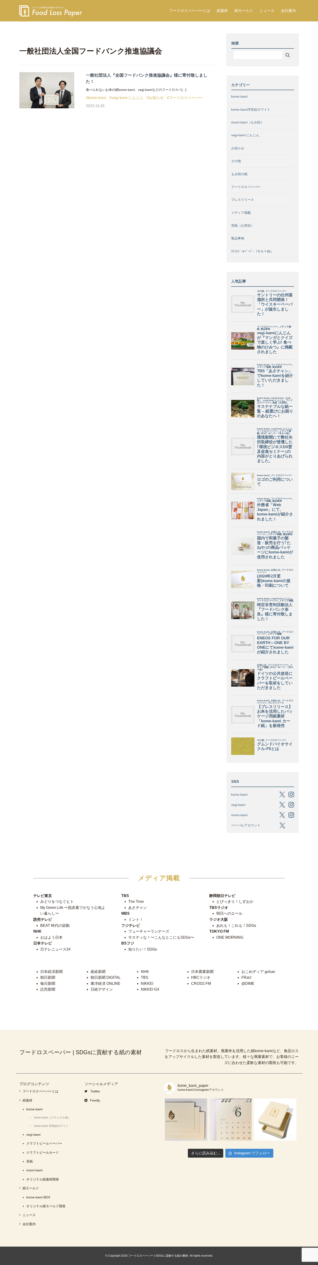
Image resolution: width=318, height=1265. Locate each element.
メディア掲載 (241, 213)
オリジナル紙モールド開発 (45, 1206)
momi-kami (34, 1170)
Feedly (95, 1100)
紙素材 (222, 11)
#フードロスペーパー (185, 98)
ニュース (267, 11)
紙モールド (243, 11)
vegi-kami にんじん (245, 135)
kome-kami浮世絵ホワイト (250, 109)
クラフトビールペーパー (44, 1143)
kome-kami (239, 96)
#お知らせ (155, 98)
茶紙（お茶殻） (242, 225)
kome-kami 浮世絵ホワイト (51, 1126)
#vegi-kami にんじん (126, 98)
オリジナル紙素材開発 (42, 1179)
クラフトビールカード (42, 1152)
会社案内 (288, 11)
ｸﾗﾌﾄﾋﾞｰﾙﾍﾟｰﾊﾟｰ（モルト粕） (252, 251)
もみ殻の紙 (239, 174)
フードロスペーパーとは (189, 11)
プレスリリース (242, 199)
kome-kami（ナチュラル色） (52, 1117)
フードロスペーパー (245, 187)
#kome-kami (96, 98)
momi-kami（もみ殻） (247, 122)
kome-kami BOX (38, 1197)
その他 (236, 161)
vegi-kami (33, 1134)
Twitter (95, 1091)
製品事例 (237, 238)
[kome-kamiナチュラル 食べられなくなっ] (186, 1119)
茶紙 (29, 1161)
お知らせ (237, 148)
